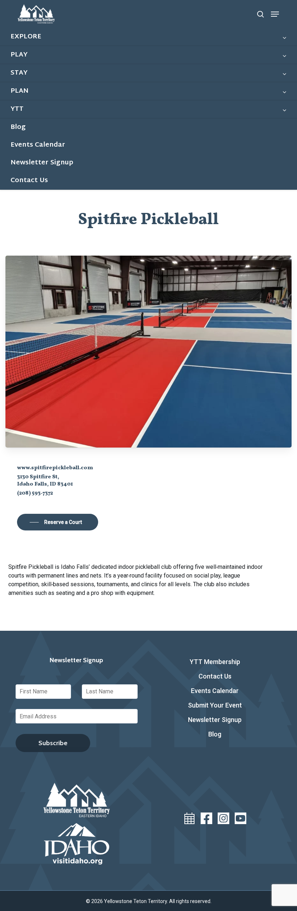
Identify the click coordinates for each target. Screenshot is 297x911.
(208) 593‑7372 (35, 493)
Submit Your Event (215, 705)
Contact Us (214, 676)
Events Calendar (215, 690)
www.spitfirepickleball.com (55, 468)
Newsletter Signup (215, 719)
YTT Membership (215, 662)
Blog (214, 734)
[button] (275, 14)
